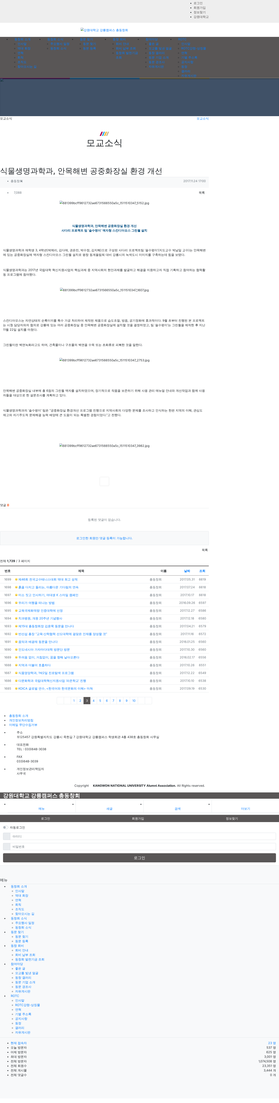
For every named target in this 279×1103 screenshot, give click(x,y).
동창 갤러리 (157, 53)
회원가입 (200, 8)
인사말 (22, 44)
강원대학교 (201, 17)
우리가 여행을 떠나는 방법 (36, 603)
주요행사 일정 (59, 44)
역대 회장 (24, 48)
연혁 (20, 53)
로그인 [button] (45, 818)
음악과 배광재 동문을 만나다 (37, 642)
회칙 (20, 57)
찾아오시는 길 (27, 66)
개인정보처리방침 (21, 720)
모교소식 (203, 118)
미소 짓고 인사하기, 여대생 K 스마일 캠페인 (47, 595)
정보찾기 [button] (232, 818)
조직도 (22, 62)
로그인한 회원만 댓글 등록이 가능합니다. (104, 538)
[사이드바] (207, 39)
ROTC (15, 996)
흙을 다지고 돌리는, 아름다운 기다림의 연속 (48, 587)
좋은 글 (154, 44)
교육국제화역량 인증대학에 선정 (40, 610)
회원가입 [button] (138, 818)
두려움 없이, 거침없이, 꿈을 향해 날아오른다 (48, 657)
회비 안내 (122, 44)
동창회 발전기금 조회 (29, 959)
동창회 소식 (58, 48)
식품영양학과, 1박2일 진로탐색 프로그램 (45, 673)
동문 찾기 (89, 44)
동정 (184, 66)
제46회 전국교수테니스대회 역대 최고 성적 (47, 579)
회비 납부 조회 (126, 48)
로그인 (198, 3)
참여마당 (17, 964)
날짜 (187, 571)
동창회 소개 (19, 886)
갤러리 (185, 71)
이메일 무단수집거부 (23, 725)
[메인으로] (1, 39)
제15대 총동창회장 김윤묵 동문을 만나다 (45, 626)
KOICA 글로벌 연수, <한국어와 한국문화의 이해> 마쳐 (55, 688)
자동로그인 (17, 827)
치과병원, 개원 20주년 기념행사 (39, 618)
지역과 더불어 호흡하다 (34, 665)
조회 (202, 571)
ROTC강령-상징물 (193, 48)
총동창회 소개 (18, 716)
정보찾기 (200, 12)
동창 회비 (17, 946)
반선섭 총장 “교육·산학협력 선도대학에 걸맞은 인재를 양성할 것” (62, 634)
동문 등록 (89, 48)
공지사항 (187, 62)
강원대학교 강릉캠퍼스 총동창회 (41, 795)
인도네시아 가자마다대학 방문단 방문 (43, 649)
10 (134, 701)
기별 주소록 (189, 57)
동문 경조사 (157, 62)
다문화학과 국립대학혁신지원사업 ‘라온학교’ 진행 (51, 681)
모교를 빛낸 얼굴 (160, 48)
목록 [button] (201, 192)
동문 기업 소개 (159, 57)
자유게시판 (156, 66)
